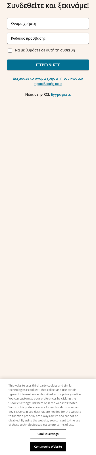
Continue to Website (48, 446)
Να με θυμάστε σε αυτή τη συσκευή (45, 50)
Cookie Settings (48, 434)
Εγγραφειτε (61, 94)
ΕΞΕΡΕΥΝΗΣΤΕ (48, 64)
